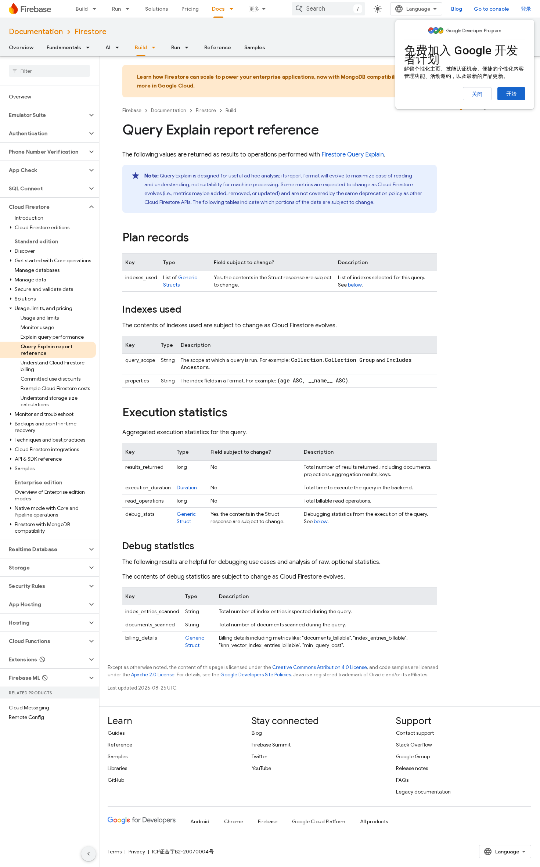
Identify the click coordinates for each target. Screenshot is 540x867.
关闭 (477, 94)
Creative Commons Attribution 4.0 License (319, 667)
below (354, 284)
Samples (254, 47)
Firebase (131, 110)
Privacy (137, 852)
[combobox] (328, 8)
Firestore (91, 31)
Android (199, 821)
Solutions (156, 9)
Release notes (412, 768)
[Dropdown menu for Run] (129, 9)
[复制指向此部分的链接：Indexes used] (188, 310)
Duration (187, 487)
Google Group (413, 756)
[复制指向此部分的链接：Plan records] (196, 238)
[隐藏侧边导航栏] (88, 853)
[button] (43, 115)
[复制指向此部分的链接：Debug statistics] (201, 546)
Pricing (190, 9)
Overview (21, 47)
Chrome (233, 821)
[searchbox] (49, 71)
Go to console (491, 9)
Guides (116, 733)
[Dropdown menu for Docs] (233, 9)
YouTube (261, 768)
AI (108, 47)
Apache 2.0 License (152, 675)
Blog (456, 9)
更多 (254, 9)
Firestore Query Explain (352, 154)
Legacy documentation (423, 791)
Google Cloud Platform (318, 821)
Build (82, 9)
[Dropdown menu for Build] (96, 9)
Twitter (259, 756)
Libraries (117, 768)
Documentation (36, 31)
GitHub (116, 780)
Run (116, 9)
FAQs (402, 780)
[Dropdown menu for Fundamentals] (90, 47)
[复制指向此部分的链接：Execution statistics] (234, 413)
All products (374, 821)
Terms (115, 852)
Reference (217, 47)
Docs (218, 9)
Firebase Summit (271, 744)
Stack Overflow (414, 744)
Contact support (415, 733)
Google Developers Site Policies (255, 675)
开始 (511, 93)
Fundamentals (64, 47)
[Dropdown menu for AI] (119, 47)
